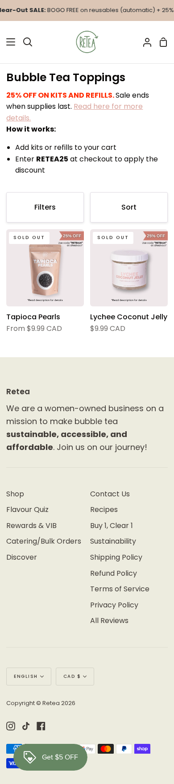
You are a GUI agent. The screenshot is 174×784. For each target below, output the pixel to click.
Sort (129, 207)
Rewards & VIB (31, 525)
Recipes (104, 509)
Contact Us (110, 494)
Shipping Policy (116, 557)
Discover (21, 557)
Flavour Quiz (27, 509)
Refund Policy (113, 573)
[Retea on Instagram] (10, 726)
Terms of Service (119, 589)
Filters (45, 207)
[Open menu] (8, 42)
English (26, 676)
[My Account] (144, 42)
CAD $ (72, 676)
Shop (15, 494)
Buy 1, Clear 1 (111, 525)
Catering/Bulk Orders (43, 541)
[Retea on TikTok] (25, 726)
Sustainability (113, 541)
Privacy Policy (114, 605)
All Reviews (109, 620)
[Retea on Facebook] (41, 726)
